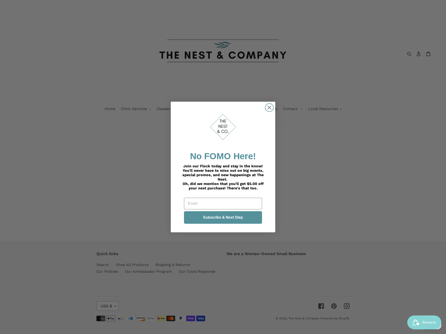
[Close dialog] (269, 108)
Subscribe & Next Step (223, 217)
